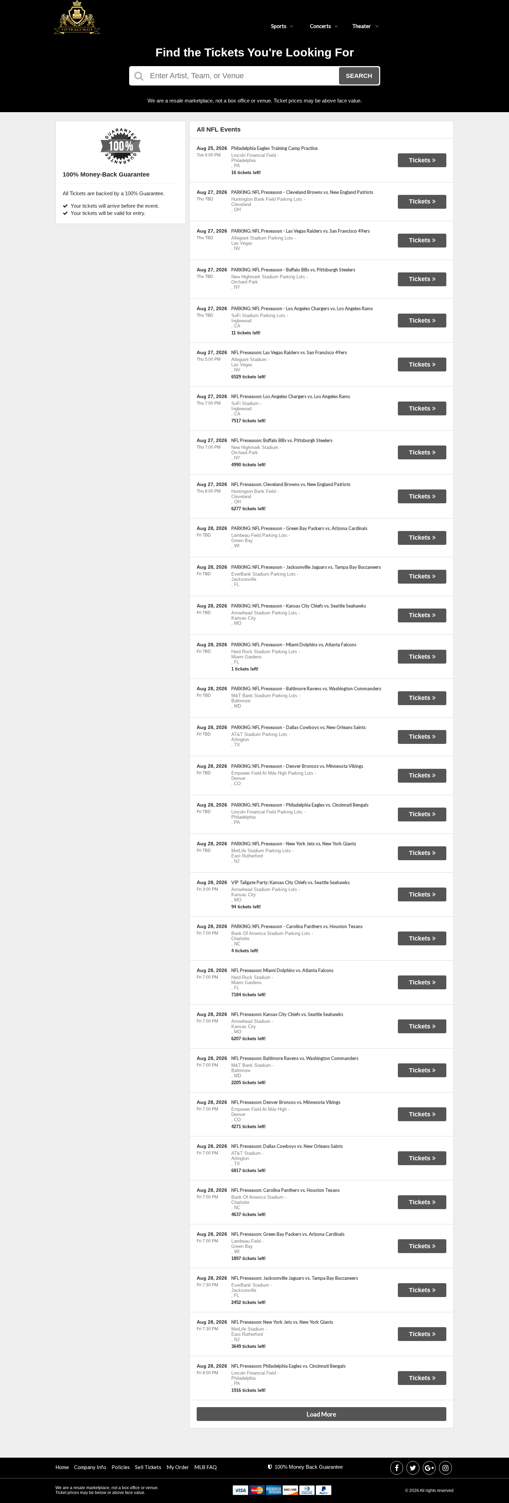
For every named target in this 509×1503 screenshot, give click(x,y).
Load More (321, 1414)
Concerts (320, 26)
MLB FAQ (205, 1467)
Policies (120, 1467)
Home (62, 1467)
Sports (278, 26)
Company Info (90, 1467)
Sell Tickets (148, 1467)
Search (359, 75)
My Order (178, 1467)
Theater (362, 26)
